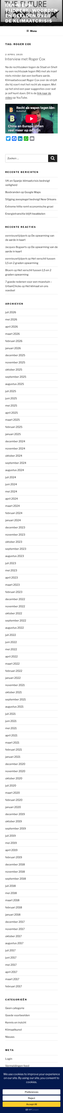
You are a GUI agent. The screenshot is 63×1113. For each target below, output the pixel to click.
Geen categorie (14, 1008)
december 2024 (15, 441)
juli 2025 (10, 391)
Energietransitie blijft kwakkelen (25, 213)
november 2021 (15, 685)
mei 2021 (11, 728)
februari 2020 (13, 800)
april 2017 (11, 972)
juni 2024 (11, 484)
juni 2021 (10, 721)
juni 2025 (11, 398)
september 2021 (15, 699)
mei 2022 (11, 649)
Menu (33, 30)
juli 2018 (10, 885)
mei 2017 (11, 964)
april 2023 (11, 577)
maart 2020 (12, 792)
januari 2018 (12, 914)
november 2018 (15, 871)
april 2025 (11, 412)
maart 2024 (12, 505)
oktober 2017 (13, 936)
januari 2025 (13, 434)
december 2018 (15, 864)
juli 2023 (10, 563)
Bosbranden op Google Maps (23, 192)
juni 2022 (11, 642)
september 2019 (15, 828)
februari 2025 (13, 427)
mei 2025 (11, 405)
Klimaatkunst (13, 1029)
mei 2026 (11, 319)
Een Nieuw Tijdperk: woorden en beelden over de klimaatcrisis (31, 13)
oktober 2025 (13, 369)
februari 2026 (13, 341)
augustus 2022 (14, 627)
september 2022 (15, 620)
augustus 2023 (14, 556)
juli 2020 (10, 785)
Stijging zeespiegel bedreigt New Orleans (30, 199)
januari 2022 (13, 678)
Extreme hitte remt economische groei (29, 206)
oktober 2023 (13, 541)
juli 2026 (10, 312)
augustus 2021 (14, 706)
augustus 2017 (14, 943)
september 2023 (15, 548)
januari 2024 (13, 520)
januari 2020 (13, 807)
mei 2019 (11, 843)
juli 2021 (10, 713)
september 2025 (15, 376)
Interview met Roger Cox (25, 59)
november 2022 (15, 606)
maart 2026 (12, 333)
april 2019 (11, 850)
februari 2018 (13, 907)
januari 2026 (13, 348)
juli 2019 (10, 835)
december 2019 (15, 814)
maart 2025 (12, 419)
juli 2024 (10, 477)
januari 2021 (12, 756)
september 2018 (15, 878)
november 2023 (15, 534)
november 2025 (15, 362)
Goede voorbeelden (17, 1015)
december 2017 (15, 921)
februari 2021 (13, 749)
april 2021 (11, 735)
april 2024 (11, 498)
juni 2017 (10, 957)
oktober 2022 (13, 613)
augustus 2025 (14, 384)
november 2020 (15, 771)
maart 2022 (12, 663)
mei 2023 (11, 570)
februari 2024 (13, 513)
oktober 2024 (13, 455)
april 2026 (11, 326)
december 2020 (15, 764)
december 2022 (15, 599)
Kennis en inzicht (15, 1022)
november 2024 (15, 448)
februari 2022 (13, 670)
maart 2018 (12, 900)
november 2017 (15, 929)
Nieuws (10, 1036)
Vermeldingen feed (17, 1065)
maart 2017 (12, 979)
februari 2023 (13, 592)
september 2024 (15, 463)
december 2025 (15, 355)
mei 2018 (11, 893)
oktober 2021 (13, 692)
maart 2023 (12, 584)
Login (8, 1058)
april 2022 (11, 656)
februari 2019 (13, 857)
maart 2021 (12, 742)
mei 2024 (11, 491)
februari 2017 (13, 986)
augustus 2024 (14, 470)
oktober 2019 (13, 821)
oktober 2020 (13, 778)
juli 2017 (10, 950)
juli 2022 (10, 635)
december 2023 (15, 527)
